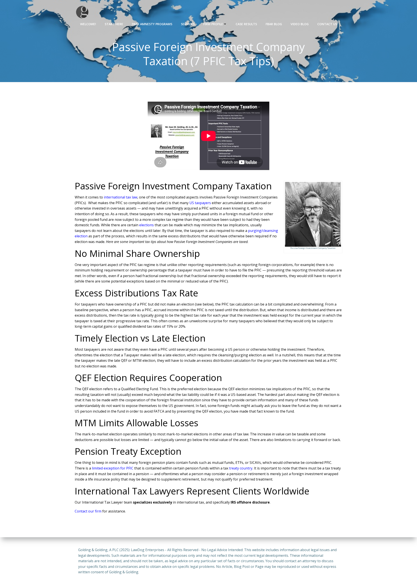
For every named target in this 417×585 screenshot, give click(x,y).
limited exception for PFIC (112, 468)
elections (146, 225)
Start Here (114, 24)
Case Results (246, 24)
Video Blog (300, 24)
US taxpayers (200, 202)
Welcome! (88, 24)
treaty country (240, 468)
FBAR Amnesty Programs (152, 24)
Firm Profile (213, 24)
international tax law (120, 197)
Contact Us (327, 24)
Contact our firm (88, 511)
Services (188, 24)
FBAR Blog (274, 24)
